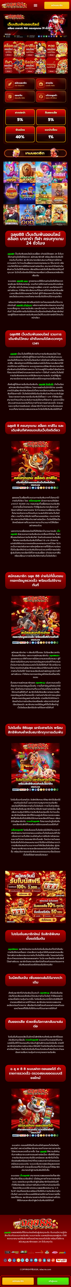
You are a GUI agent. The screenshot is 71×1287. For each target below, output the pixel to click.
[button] (35, 5)
